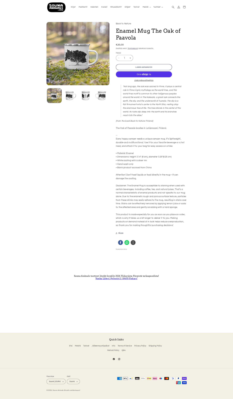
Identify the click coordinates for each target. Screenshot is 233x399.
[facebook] (120, 242)
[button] (146, 7)
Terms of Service (125, 346)
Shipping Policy (155, 346)
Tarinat (86, 346)
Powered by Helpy (121, 249)
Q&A (124, 350)
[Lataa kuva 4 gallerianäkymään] (101, 95)
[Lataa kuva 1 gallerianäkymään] (54, 95)
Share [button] (120, 233)
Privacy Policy (140, 346)
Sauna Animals (58, 390)
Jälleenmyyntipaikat (100, 346)
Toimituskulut (133, 48)
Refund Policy (113, 350)
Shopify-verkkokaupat (72, 390)
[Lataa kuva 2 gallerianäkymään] (70, 95)
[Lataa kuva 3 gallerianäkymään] (86, 95)
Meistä (78, 346)
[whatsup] (126, 242)
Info (113, 346)
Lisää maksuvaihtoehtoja (143, 80)
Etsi (70, 346)
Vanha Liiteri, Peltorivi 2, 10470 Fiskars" (117, 278)
